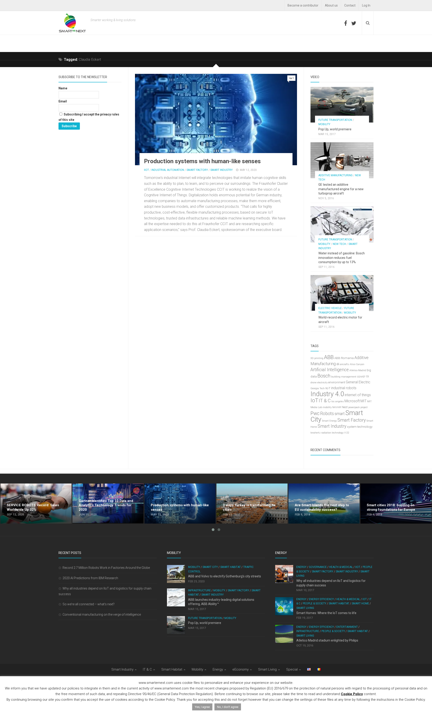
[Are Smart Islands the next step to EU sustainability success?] (324, 504)
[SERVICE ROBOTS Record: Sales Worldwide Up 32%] (36, 504)
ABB (329, 357)
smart (340, 413)
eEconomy (240, 669)
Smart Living (305, 608)
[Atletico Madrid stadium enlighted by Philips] (284, 634)
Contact (350, 5)
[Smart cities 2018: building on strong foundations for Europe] (396, 504)
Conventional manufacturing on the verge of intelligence (102, 614)
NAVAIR (336, 407)
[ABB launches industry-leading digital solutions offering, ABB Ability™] (176, 597)
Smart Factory (197, 170)
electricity (322, 382)
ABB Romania (344, 358)
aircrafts (344, 364)
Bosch (324, 376)
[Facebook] (345, 23)
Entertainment (347, 626)
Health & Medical (341, 567)
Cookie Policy (352, 694)
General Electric (358, 382)
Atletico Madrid (357, 370)
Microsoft (352, 401)
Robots (327, 413)
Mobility (324, 124)
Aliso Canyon (357, 364)
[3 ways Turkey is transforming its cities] (252, 504)
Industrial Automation (167, 170)
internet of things (358, 395)
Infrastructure (199, 590)
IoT (314, 400)
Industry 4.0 (327, 394)
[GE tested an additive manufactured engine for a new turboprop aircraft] (342, 160)
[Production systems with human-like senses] (216, 119)
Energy (301, 567)
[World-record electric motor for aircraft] (342, 293)
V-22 (346, 432)
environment (336, 382)
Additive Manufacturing (335, 175)
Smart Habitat (230, 567)
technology (364, 426)
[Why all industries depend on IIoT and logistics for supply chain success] (284, 574)
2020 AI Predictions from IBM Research (90, 578)
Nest (345, 407)
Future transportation (335, 120)
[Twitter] (353, 23)
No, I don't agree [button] (227, 707)
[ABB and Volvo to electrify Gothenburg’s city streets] (176, 574)
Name (62, 88)
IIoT (146, 170)
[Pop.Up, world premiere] (342, 104)
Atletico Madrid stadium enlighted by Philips (327, 640)
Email (62, 101)
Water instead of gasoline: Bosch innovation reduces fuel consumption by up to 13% (341, 257)
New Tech (339, 244)
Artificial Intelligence (329, 369)
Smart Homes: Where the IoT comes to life (326, 613)
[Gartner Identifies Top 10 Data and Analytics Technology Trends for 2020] (108, 504)
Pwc (315, 413)
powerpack (354, 407)
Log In (366, 5)
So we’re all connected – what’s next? (89, 604)
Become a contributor (303, 5)
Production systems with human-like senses (202, 161)
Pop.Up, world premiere (334, 129)
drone (313, 382)
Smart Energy (329, 420)
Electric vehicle (330, 308)
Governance (318, 567)
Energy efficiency (321, 599)
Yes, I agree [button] (202, 707)
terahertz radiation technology (327, 432)
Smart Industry (221, 170)
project (364, 407)
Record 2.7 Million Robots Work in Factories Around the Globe (106, 567)
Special (292, 669)
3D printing (316, 358)
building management (343, 376)
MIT (363, 401)
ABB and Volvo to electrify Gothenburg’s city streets (224, 576)
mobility (327, 407)
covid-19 (363, 376)
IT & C (325, 400)
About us (331, 5)
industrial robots (343, 388)
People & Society (314, 603)
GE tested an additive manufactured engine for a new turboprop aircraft (341, 189)
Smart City (210, 567)
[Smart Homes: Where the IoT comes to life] (284, 606)
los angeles (337, 401)
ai (337, 364)
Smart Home (360, 603)
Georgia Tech (317, 388)
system (352, 426)
